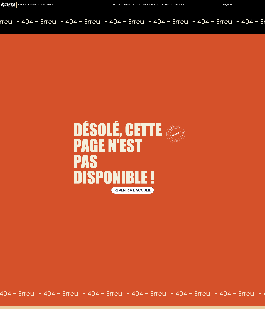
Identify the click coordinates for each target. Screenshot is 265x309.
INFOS (153, 5)
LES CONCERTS (129, 5)
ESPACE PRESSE (164, 5)
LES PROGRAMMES (142, 5)
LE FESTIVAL (116, 5)
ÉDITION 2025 (177, 5)
